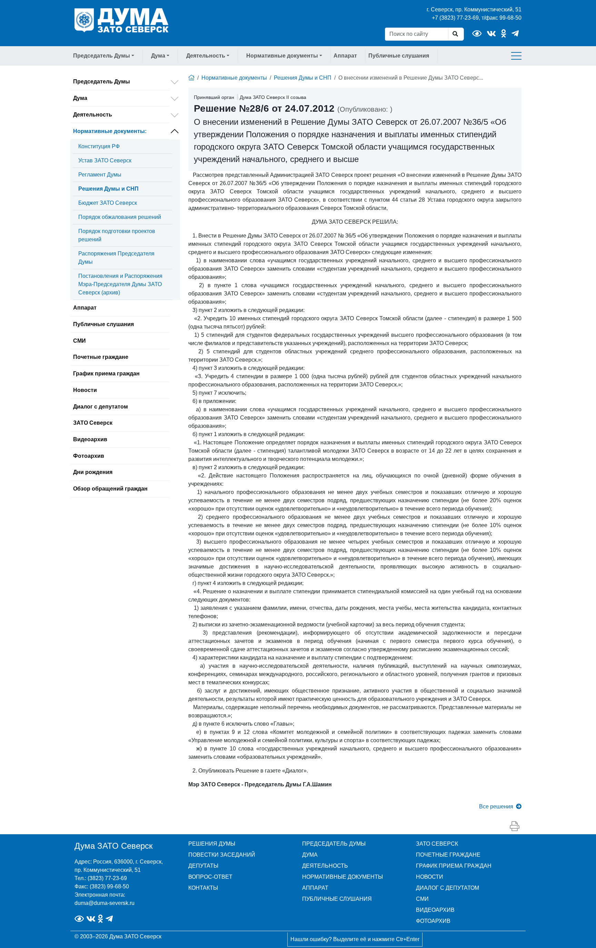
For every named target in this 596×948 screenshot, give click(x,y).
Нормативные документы (110, 131)
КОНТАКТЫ (203, 888)
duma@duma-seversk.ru (104, 903)
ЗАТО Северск (92, 423)
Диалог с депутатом (100, 407)
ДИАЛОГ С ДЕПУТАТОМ (447, 888)
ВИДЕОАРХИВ (435, 910)
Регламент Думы (99, 175)
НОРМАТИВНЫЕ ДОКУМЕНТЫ (342, 877)
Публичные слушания (398, 56)
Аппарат (345, 56)
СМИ (79, 341)
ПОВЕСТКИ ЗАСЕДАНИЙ (221, 855)
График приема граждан (106, 373)
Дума (80, 98)
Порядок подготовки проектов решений (116, 235)
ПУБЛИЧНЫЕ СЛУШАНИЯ (337, 899)
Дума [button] (158, 56)
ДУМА (310, 855)
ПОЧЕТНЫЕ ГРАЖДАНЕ (448, 855)
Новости (85, 390)
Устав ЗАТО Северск (104, 160)
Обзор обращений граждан (110, 489)
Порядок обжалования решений (119, 217)
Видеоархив (90, 439)
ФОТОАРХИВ (433, 921)
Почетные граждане (100, 357)
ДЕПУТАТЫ (203, 866)
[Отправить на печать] (515, 826)
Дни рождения (92, 472)
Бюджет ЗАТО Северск (107, 203)
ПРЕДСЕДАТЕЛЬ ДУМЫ (334, 844)
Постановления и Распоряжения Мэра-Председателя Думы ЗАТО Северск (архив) (120, 284)
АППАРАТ (315, 888)
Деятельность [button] (205, 56)
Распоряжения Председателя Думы (116, 258)
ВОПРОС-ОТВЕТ (210, 877)
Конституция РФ (99, 146)
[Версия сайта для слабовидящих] (476, 33)
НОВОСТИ (429, 877)
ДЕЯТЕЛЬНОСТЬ (325, 866)
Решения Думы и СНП (108, 189)
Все (496, 806)
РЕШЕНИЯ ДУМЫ (211, 844)
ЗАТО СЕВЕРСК (437, 844)
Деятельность (92, 115)
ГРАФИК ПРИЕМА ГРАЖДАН (453, 866)
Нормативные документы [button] (282, 56)
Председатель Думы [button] (101, 56)
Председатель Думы (101, 81)
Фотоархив (88, 456)
